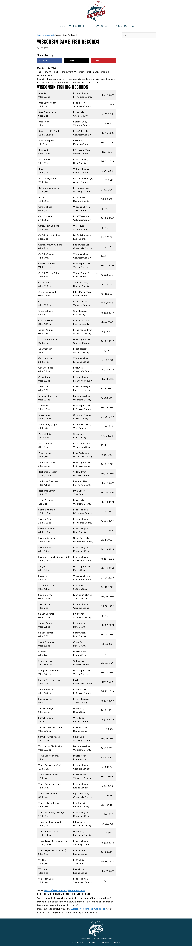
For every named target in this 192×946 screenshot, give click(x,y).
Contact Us (105, 942)
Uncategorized (48, 35)
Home (61, 25)
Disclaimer (92, 942)
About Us (121, 25)
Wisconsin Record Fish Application (88, 908)
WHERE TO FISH (77, 25)
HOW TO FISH (101, 25)
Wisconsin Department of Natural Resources (64, 890)
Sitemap (117, 942)
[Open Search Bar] (133, 25)
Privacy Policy (77, 942)
